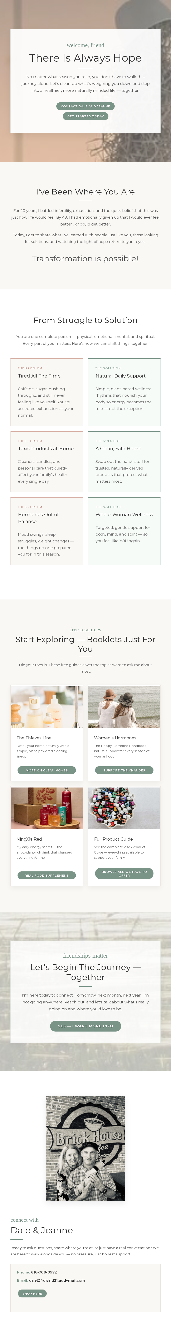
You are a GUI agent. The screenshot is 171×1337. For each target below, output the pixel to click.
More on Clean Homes (47, 770)
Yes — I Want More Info (85, 1026)
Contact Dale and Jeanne (85, 106)
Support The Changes (124, 770)
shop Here (32, 1294)
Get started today (85, 116)
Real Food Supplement (47, 875)
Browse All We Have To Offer (124, 873)
